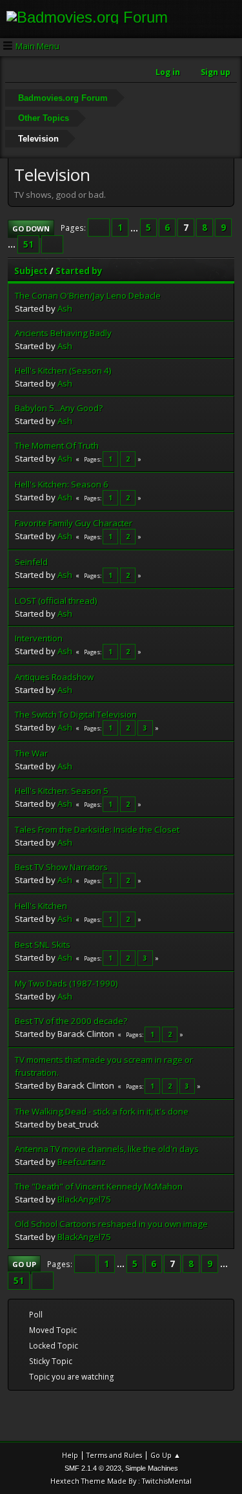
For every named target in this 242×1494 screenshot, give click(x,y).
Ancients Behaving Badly (63, 333)
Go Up (24, 1264)
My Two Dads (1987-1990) (66, 983)
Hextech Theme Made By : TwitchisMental (121, 1481)
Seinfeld (31, 562)
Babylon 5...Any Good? (59, 408)
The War (31, 753)
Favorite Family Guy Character (73, 523)
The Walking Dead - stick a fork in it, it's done (101, 1111)
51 (28, 244)
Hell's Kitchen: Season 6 (61, 484)
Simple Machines (151, 1468)
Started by (79, 271)
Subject (31, 271)
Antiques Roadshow (54, 677)
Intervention (39, 638)
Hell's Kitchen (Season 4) (63, 370)
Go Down (31, 228)
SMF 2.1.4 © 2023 (93, 1468)
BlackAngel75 (84, 1199)
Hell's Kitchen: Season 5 (61, 790)
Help (70, 1455)
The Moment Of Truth (57, 445)
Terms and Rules (114, 1455)
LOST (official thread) (56, 600)
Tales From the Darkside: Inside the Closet (97, 829)
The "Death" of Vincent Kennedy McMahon (99, 1186)
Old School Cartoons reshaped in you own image (111, 1224)
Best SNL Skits (42, 944)
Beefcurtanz (81, 1162)
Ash (64, 308)
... (135, 227)
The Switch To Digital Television (76, 714)
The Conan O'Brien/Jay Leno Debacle (88, 295)
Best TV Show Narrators (61, 867)
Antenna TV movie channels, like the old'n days (107, 1149)
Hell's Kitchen (41, 906)
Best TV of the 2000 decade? (71, 1021)
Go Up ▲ (165, 1455)
